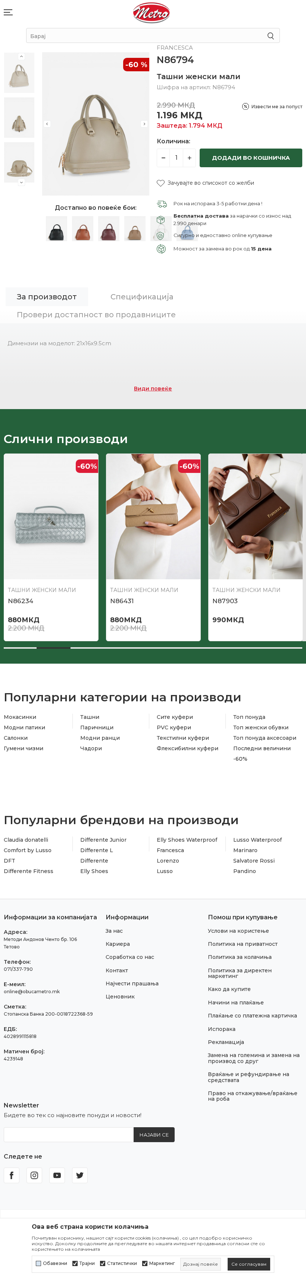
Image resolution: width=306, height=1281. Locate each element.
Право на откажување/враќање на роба (252, 1096)
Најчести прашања (132, 983)
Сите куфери (175, 717)
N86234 (20, 601)
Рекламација (226, 1042)
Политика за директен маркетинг (240, 973)
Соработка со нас (130, 957)
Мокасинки (20, 717)
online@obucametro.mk (32, 991)
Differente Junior (103, 839)
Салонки (16, 738)
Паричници (96, 727)
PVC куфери (174, 727)
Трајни (87, 1263)
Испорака (221, 1029)
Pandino (244, 871)
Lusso (165, 871)
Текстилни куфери (183, 738)
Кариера (118, 944)
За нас (114, 931)
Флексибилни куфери (187, 748)
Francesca (170, 850)
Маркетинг (162, 1263)
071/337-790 (18, 969)
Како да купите (229, 989)
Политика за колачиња (240, 957)
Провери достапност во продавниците (96, 314)
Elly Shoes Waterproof (187, 839)
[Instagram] (34, 1175)
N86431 (122, 601)
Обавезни (55, 1263)
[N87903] (256, 516)
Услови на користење (238, 931)
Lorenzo (168, 860)
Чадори (91, 748)
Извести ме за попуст (277, 106)
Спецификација (142, 296)
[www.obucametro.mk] (151, 12)
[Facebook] (11, 1175)
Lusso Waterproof (257, 839)
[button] (205, 183)
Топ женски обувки (260, 727)
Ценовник (120, 996)
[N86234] (51, 516)
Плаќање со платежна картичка (252, 1015)
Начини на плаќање (236, 1002)
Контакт (117, 970)
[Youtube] (57, 1175)
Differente (94, 860)
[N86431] (153, 516)
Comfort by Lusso (27, 850)
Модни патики (24, 727)
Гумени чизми (23, 748)
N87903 (225, 601)
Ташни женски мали (198, 76)
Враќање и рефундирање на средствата (248, 1077)
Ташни (89, 717)
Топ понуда (249, 717)
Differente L (96, 850)
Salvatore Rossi (254, 860)
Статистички (122, 1263)
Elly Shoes (94, 871)
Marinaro (245, 850)
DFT (9, 860)
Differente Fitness (28, 871)
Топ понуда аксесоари (264, 738)
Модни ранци (100, 738)
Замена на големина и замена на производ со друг (254, 1058)
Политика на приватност (243, 944)
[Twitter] (79, 1175)
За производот (47, 296)
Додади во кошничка (251, 157)
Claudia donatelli (26, 839)
